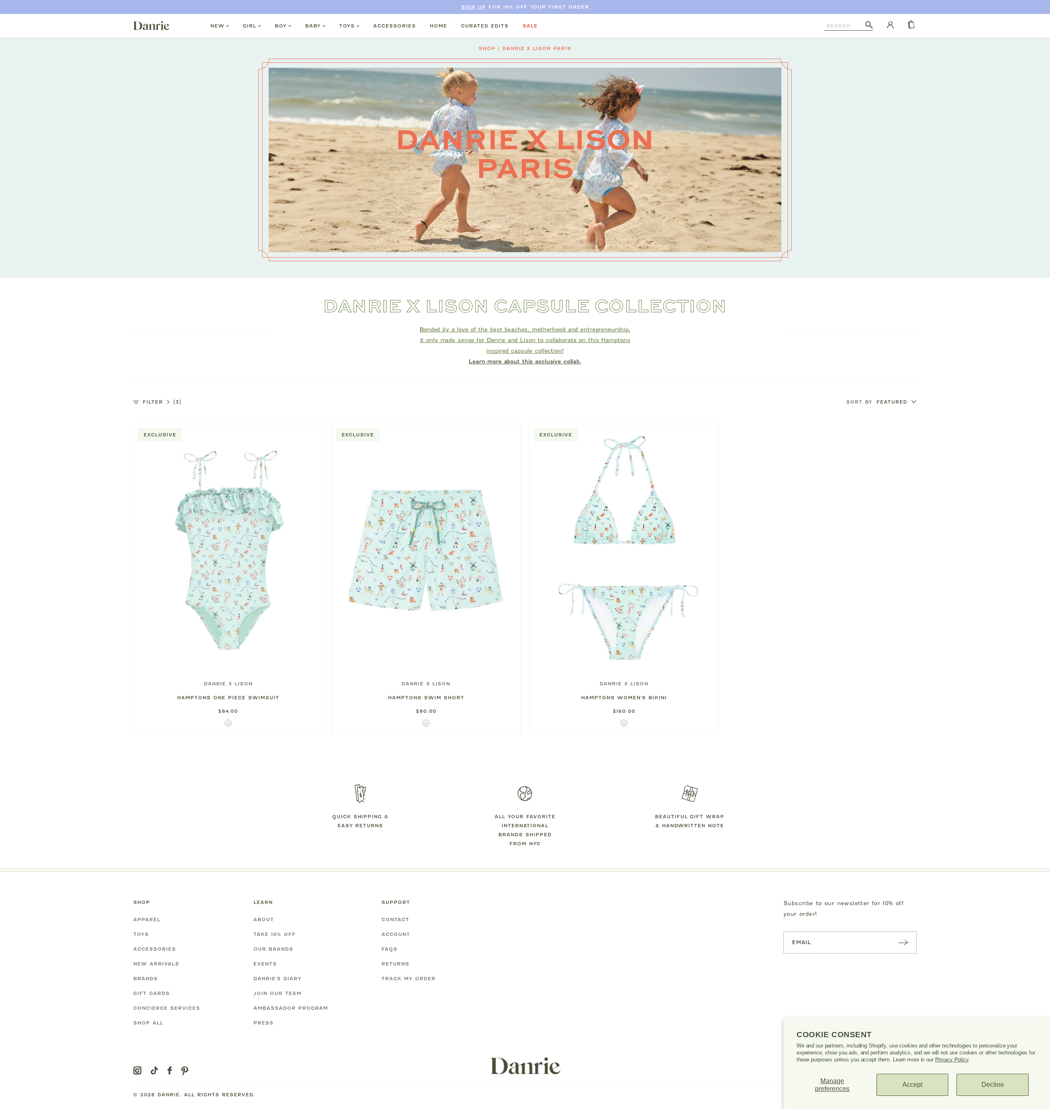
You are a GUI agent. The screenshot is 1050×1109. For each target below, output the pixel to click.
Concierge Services (166, 1008)
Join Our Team (277, 993)
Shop (487, 48)
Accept (912, 1084)
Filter (162, 402)
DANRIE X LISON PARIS (537, 48)
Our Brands (273, 949)
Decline (993, 1084)
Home (438, 26)
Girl (249, 26)
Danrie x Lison (228, 684)
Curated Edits (485, 26)
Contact (395, 919)
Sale (530, 26)
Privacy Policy (952, 1060)
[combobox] (844, 25)
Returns (395, 964)
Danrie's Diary (277, 978)
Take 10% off (274, 934)
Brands (145, 978)
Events (265, 964)
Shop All (148, 1023)
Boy (281, 26)
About (263, 919)
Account (395, 934)
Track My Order (408, 978)
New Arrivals (156, 964)
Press (263, 1023)
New (217, 26)
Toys (347, 26)
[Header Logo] (151, 25)
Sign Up (473, 7)
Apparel (146, 919)
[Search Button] (869, 25)
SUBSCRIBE (903, 942)
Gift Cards (151, 993)
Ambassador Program (290, 1008)
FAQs (389, 949)
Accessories (394, 26)
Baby (313, 26)
